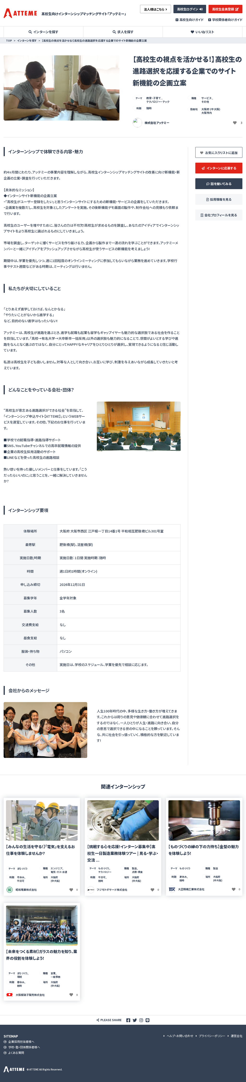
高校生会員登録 (223, 9)
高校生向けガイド (191, 19)
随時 (149, 108)
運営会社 (236, 1035)
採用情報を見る (220, 199)
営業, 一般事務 (55, 975)
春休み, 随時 (21, 983)
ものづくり (184, 868)
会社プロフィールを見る (220, 215)
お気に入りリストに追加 (221, 152)
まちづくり (22, 868)
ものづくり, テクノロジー (104, 870)
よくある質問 (16, 1052)
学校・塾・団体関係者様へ (24, 1047)
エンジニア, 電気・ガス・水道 (59, 870)
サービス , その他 (207, 99)
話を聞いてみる (221, 183)
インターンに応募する (221, 168)
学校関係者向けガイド (227, 19)
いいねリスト (204, 31)
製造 (215, 868)
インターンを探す (45, 31)
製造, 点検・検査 (137, 870)
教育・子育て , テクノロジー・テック (157, 99)
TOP (9, 40)
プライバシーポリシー (211, 1035)
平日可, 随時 (102, 879)
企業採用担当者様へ (21, 1041)
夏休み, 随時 (183, 878)
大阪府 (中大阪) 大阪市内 (210, 111)
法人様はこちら (154, 9)
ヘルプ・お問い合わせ (179, 1035)
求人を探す (125, 31)
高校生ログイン (187, 9)
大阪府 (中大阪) (55, 879)
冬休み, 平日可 (21, 879)
